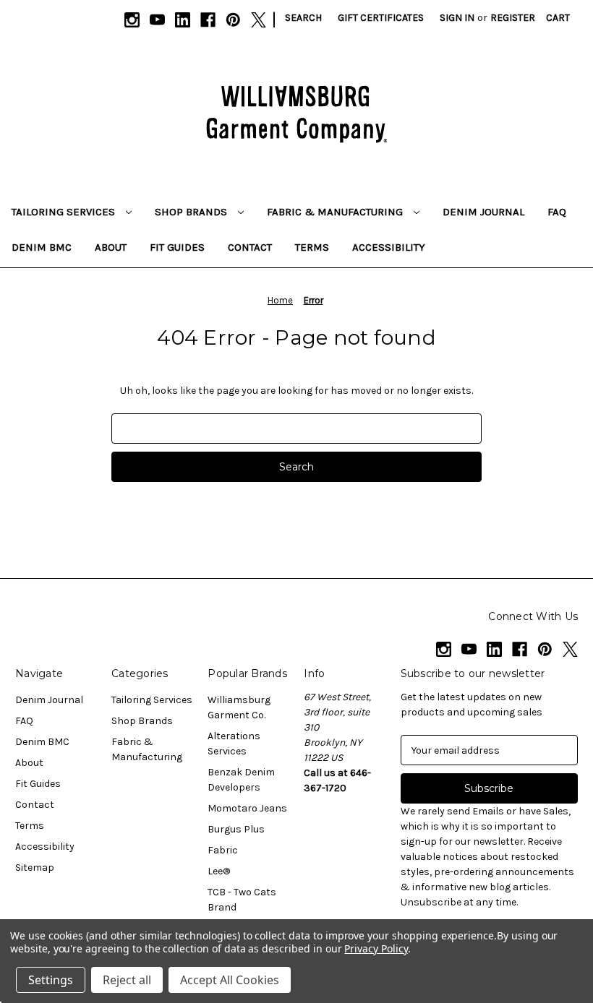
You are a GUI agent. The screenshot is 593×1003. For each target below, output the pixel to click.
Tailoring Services (65, 211)
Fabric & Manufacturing (336, 211)
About (111, 247)
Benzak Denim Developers (241, 779)
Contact (250, 247)
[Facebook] (208, 19)
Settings (50, 980)
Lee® (219, 871)
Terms (312, 247)
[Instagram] (132, 19)
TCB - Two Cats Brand (242, 899)
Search (303, 18)
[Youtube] (157, 19)
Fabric (223, 850)
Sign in (457, 18)
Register (512, 18)
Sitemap (34, 867)
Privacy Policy (375, 948)
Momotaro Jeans (247, 808)
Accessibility (388, 247)
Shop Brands (192, 211)
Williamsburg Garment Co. (239, 707)
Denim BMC (42, 247)
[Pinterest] (233, 19)
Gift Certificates (381, 18)
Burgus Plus (236, 829)
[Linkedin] (182, 19)
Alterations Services (234, 743)
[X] (258, 19)
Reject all (127, 980)
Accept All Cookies (229, 980)
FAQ (556, 211)
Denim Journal (483, 211)
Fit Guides (177, 247)
